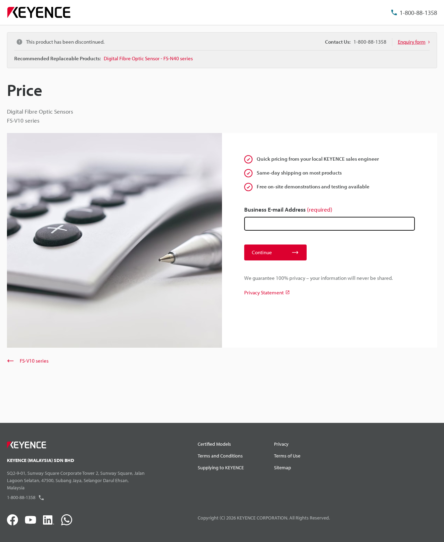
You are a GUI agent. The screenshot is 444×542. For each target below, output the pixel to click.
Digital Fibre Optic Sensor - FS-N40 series (148, 58)
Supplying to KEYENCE (221, 467)
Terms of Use (287, 456)
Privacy (281, 444)
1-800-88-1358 (418, 13)
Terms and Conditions (220, 456)
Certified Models (214, 444)
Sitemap (282, 467)
